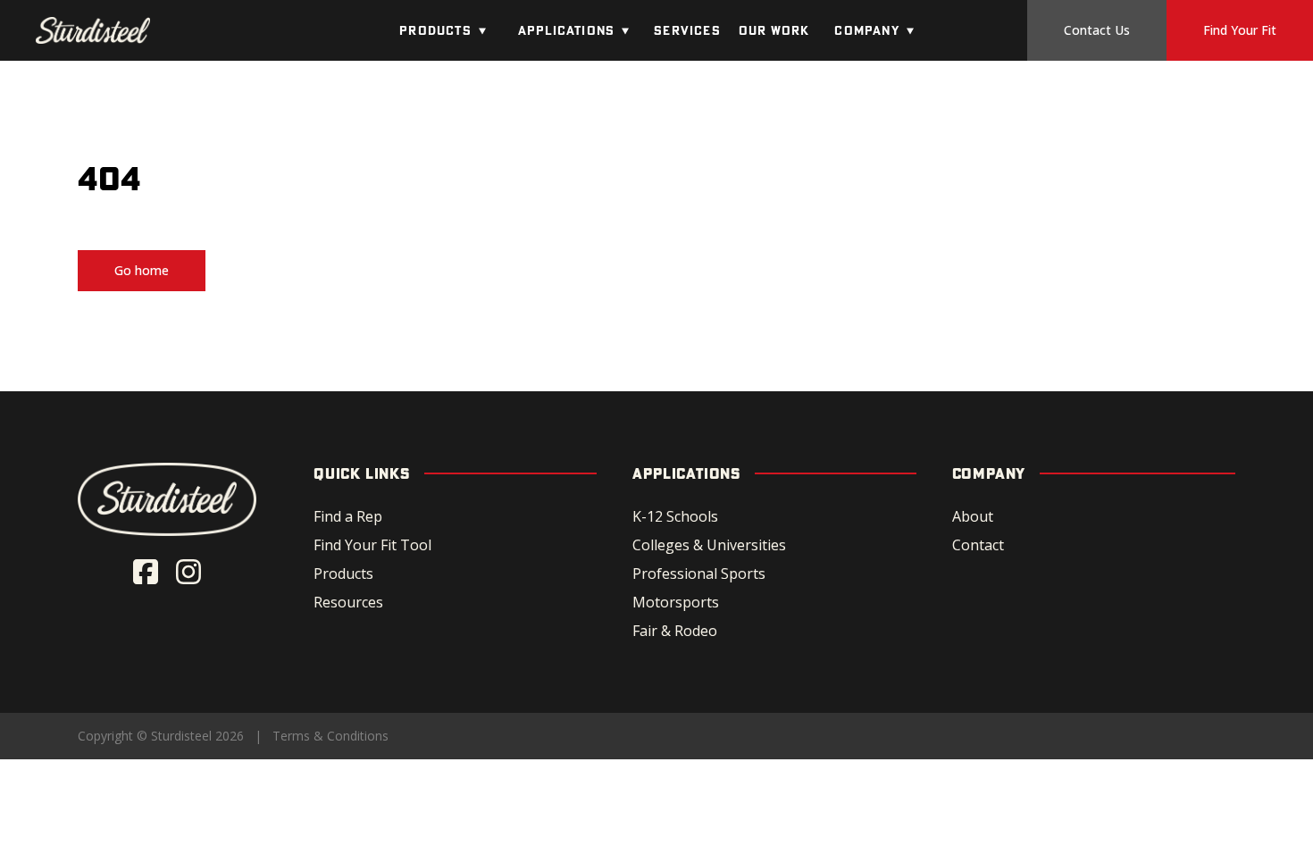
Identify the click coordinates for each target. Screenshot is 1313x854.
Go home (141, 270)
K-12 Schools (675, 516)
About (972, 516)
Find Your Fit (1239, 29)
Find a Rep (348, 516)
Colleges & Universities (709, 545)
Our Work (774, 30)
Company (866, 30)
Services (687, 30)
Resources (348, 602)
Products (435, 30)
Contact (978, 545)
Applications (566, 30)
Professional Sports (698, 573)
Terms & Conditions (330, 735)
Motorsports (675, 602)
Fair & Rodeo (674, 630)
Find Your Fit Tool (372, 545)
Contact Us (1097, 29)
